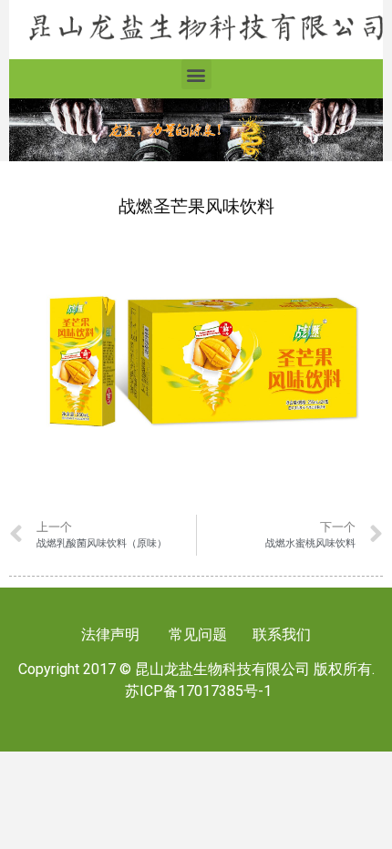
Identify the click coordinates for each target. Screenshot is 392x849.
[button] (196, 74)
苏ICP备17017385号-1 (198, 691)
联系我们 (280, 634)
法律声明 (110, 634)
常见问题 (198, 634)
